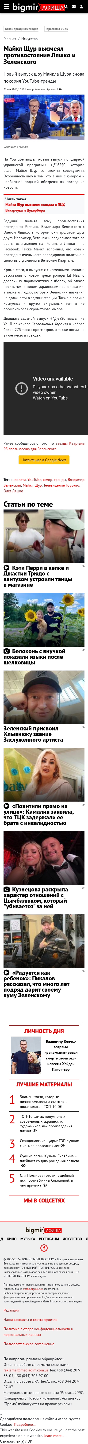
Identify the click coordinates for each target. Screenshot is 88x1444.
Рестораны (49, 1239)
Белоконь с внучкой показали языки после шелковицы (34, 656)
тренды (60, 479)
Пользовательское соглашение (29, 1343)
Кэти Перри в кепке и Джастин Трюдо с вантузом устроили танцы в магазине (38, 576)
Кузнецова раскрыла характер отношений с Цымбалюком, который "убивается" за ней (36, 897)
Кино (12, 1239)
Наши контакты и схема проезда (30, 1319)
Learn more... (54, 1435)
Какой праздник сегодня (21, 29)
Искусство (29, 38)
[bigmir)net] (27, 6)
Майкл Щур (32, 485)
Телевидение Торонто (61, 485)
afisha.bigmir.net (33, 1288)
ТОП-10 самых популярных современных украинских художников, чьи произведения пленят (46, 1123)
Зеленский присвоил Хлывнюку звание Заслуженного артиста (33, 733)
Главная (10, 38)
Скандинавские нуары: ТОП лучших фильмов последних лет (49, 1143)
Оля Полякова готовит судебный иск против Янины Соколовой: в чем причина (47, 1180)
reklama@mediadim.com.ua (26, 1370)
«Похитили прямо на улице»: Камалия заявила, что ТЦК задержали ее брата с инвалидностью (38, 814)
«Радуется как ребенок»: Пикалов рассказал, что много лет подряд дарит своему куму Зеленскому (36, 984)
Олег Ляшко (13, 490)
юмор (47, 479)
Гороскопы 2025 (57, 29)
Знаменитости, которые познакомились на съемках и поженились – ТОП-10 (44, 1101)
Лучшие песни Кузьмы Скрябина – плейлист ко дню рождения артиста (49, 1158)
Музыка (27, 1239)
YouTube (34, 479)
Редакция (11, 1310)
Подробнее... (24, 1424)
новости (19, 479)
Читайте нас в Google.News (44, 460)
